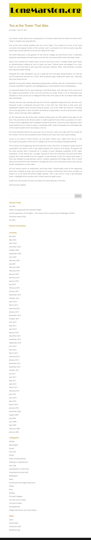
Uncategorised (14, 507)
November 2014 (15, 295)
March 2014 (13, 305)
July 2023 (12, 236)
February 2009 (14, 428)
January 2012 (14, 360)
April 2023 (13, 243)
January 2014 (14, 312)
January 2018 (14, 274)
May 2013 (12, 326)
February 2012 (14, 356)
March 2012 (13, 353)
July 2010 (12, 394)
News (11, 479)
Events (11, 455)
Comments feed (15, 526)
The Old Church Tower (17, 500)
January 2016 (14, 281)
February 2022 (14, 260)
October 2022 (14, 250)
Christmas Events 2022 (17, 216)
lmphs (13, 30)
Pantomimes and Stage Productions (22, 483)
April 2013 (13, 329)
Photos (11, 486)
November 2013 (15, 315)
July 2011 (12, 374)
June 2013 (12, 322)
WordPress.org (14, 530)
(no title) (12, 206)
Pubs (11, 489)
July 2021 (12, 264)
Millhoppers (13, 476)
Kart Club (12, 465)
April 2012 (13, 350)
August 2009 (13, 415)
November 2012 (15, 339)
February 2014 (14, 308)
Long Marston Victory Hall (18, 472)
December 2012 (15, 336)
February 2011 (14, 391)
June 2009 (12, 422)
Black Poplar (13, 445)
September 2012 (15, 343)
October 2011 (14, 370)
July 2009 (12, 418)
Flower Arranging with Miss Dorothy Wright (25, 210)
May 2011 (12, 380)
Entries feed (13, 523)
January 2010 (14, 408)
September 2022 (15, 253)
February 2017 (14, 278)
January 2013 (14, 332)
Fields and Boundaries (17, 459)
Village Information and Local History (22, 510)
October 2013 (14, 319)
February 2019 (14, 271)
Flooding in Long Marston (18, 462)
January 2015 (14, 291)
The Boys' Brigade (15, 496)
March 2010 (13, 404)
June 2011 (12, 377)
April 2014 (13, 301)
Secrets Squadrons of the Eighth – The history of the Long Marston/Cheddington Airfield (41, 213)
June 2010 (12, 398)
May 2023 (12, 240)
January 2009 (14, 432)
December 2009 (15, 411)
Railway (12, 493)
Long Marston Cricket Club (19, 469)
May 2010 (12, 401)
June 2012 (12, 346)
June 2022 (12, 257)
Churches (12, 452)
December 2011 (15, 363)
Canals (11, 448)
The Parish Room (15, 503)
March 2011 (13, 387)
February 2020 (14, 267)
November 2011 (15, 367)
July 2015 (12, 284)
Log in (11, 519)
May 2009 (12, 425)
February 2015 (14, 288)
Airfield (11, 441)
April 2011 (13, 384)
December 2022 (15, 247)
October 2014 (14, 298)
